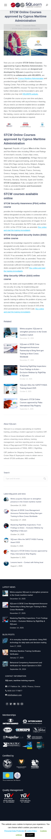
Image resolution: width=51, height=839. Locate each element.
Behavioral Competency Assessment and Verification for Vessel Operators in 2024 (26, 664)
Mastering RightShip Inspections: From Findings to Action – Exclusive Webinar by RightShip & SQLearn (33, 371)
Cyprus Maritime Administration (30, 78)
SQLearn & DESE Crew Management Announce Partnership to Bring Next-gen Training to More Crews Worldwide (32, 350)
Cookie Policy (31, 831)
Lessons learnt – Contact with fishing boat (27, 562)
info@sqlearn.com (14, 695)
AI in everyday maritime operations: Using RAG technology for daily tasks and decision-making (28, 640)
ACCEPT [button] (30, 835)
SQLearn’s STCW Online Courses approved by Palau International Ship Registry (31, 402)
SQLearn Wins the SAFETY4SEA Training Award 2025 (33, 386)
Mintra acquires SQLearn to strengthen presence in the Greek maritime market (33, 332)
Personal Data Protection (14, 831)
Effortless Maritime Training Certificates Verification (25, 652)
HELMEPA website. (30, 94)
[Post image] (10, 333)
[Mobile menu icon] (5, 5)
